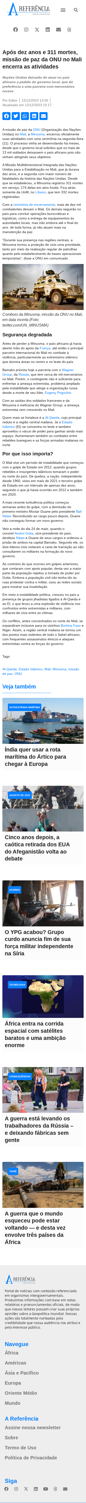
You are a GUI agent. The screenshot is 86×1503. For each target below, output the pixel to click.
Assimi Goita (24, 533)
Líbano (40, 192)
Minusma (38, 134)
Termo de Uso (20, 1447)
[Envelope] (58, 29)
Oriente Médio (21, 1393)
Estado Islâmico (31, 669)
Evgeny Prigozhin (58, 393)
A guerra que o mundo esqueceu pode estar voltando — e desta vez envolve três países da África (35, 1227)
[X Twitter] (37, 29)
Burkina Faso (71, 625)
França (45, 348)
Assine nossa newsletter (33, 1427)
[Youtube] (45, 1489)
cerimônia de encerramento (34, 205)
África (11, 1352)
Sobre (11, 1437)
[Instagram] (26, 29)
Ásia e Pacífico (22, 1373)
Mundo (12, 1403)
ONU (36, 130)
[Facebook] (15, 29)
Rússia (24, 374)
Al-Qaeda (52, 417)
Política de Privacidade (31, 1457)
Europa (13, 1383)
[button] (63, 10)
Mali (23, 134)
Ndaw (20, 538)
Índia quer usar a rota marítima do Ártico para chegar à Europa (35, 756)
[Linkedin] (48, 29)
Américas (15, 1362)
